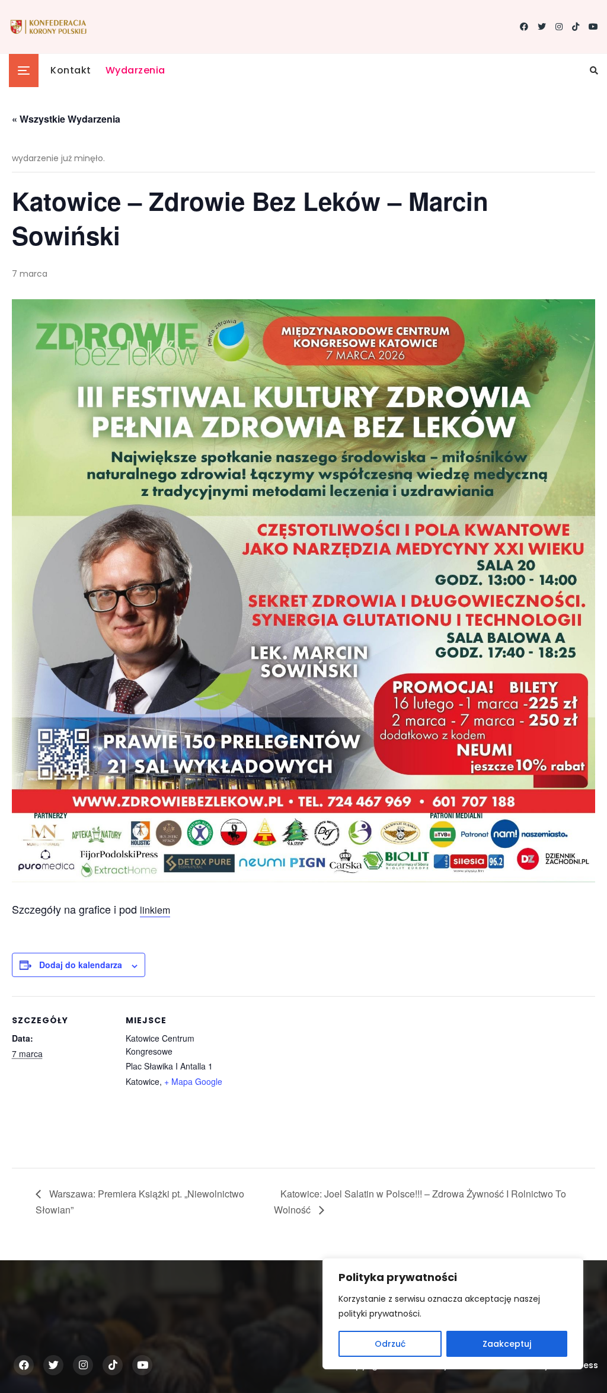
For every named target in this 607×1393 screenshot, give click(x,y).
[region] (452, 1313)
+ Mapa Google (193, 1081)
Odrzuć (390, 1344)
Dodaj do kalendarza (80, 965)
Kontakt (70, 70)
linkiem (155, 910)
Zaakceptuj (507, 1344)
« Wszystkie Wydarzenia (66, 119)
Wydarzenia (135, 70)
